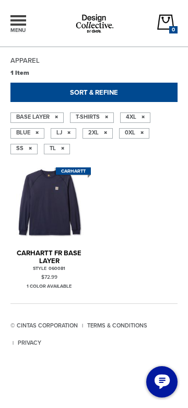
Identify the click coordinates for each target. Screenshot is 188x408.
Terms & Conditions (117, 325)
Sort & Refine (94, 92)
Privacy (29, 342)
